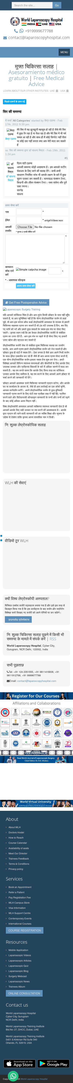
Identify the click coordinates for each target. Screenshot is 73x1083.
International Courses (20, 923)
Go (57, 5)
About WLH (15, 827)
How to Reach (16, 837)
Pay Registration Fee (20, 897)
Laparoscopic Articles (20, 960)
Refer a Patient (16, 892)
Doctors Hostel (16, 832)
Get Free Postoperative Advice (28, 302)
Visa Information (17, 907)
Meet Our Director (18, 853)
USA (62, 90)
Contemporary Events (20, 918)
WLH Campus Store (19, 902)
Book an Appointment (20, 887)
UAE (52, 90)
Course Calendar (18, 842)
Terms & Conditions (19, 863)
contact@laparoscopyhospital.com (39, 37)
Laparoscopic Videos (20, 955)
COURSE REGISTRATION (24, 930)
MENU (65, 53)
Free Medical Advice (46, 81)
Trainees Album (17, 986)
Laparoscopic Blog (18, 971)
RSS (53, 638)
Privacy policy (16, 868)
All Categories (21, 120)
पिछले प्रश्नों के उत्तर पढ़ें (14, 101)
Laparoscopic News (19, 981)
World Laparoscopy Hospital (34, 1078)
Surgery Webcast (18, 976)
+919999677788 (39, 30)
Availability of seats (19, 848)
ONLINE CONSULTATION (24, 993)
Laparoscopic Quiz (18, 965)
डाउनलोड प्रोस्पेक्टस (18, 619)
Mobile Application (18, 950)
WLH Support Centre (20, 913)
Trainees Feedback (19, 858)
